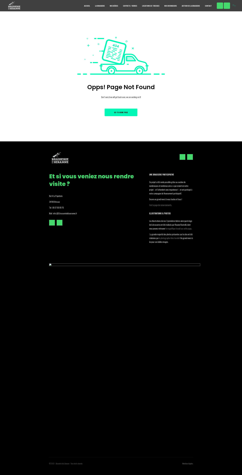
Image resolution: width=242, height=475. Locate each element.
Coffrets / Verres (130, 5)
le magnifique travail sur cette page (178, 228)
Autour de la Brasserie (191, 5)
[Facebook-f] (182, 157)
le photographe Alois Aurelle (169, 238)
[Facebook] (220, 6)
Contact (208, 5)
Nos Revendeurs (170, 5)
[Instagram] (227, 6)
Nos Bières (114, 5)
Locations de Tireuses (150, 5)
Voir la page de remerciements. (160, 205)
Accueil (87, 5)
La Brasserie (100, 5)
